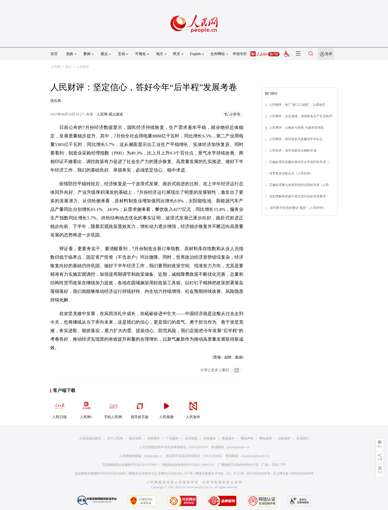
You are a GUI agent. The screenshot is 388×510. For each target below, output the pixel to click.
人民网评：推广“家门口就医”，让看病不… (298, 104)
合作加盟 (191, 438)
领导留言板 (140, 417)
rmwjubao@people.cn (255, 456)
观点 (68, 66)
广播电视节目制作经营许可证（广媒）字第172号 (252, 464)
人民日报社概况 (90, 438)
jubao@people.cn (238, 447)
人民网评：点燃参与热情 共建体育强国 (296, 127)
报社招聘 (135, 438)
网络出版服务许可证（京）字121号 (219, 473)
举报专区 (240, 54)
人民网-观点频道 (110, 114)
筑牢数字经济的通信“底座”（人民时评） (298, 208)
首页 (54, 54)
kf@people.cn (153, 456)
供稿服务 (209, 438)
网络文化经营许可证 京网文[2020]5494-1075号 (161, 473)
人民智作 (193, 417)
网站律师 (265, 438)
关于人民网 (115, 438)
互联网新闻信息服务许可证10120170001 (130, 464)
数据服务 (228, 438)
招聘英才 (154, 438)
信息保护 (284, 438)
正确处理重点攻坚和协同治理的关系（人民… (300, 185)
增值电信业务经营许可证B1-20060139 (188, 464)
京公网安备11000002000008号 (293, 473)
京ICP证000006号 (258, 473)
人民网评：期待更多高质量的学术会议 (296, 139)
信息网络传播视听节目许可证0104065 (100, 473)
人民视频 (166, 417)
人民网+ (86, 417)
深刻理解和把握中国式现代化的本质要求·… (299, 196)
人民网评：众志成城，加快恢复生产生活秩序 (300, 116)
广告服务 (172, 438)
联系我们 (303, 438)
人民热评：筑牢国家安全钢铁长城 (292, 150)
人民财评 (83, 66)
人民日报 (59, 417)
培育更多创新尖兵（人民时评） (291, 173)
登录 (328, 54)
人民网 (55, 66)
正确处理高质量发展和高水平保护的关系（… (300, 162)
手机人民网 (113, 417)
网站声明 (247, 438)
